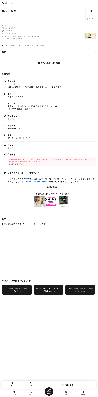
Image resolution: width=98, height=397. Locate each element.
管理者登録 (52, 187)
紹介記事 (40, 45)
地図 (19, 45)
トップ (4, 45)
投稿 (12, 45)
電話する (69, 384)
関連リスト (29, 45)
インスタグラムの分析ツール (34, 182)
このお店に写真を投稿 (50, 63)
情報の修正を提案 (17, 164)
